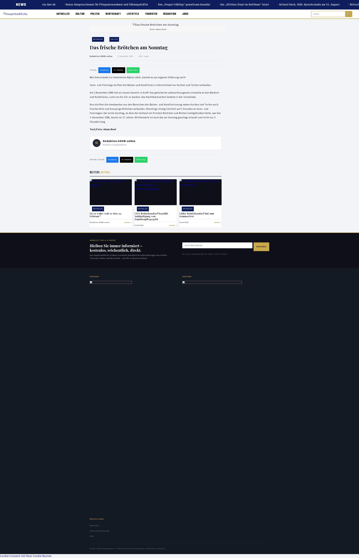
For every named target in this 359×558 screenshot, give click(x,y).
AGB (91, 536)
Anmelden (261, 246)
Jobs (185, 14)
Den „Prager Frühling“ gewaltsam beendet (179, 5)
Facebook (104, 70)
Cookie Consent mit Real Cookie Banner (26, 556)
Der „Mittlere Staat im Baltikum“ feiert (239, 5)
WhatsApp (133, 70)
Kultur (80, 14)
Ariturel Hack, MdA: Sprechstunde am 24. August (304, 5)
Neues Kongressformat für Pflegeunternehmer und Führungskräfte (101, 5)
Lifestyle (133, 14)
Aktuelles (63, 14)
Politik (95, 14)
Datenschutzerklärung (99, 531)
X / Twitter (118, 70)
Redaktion (169, 14)
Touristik (151, 14)
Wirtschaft (113, 14)
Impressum (94, 525)
